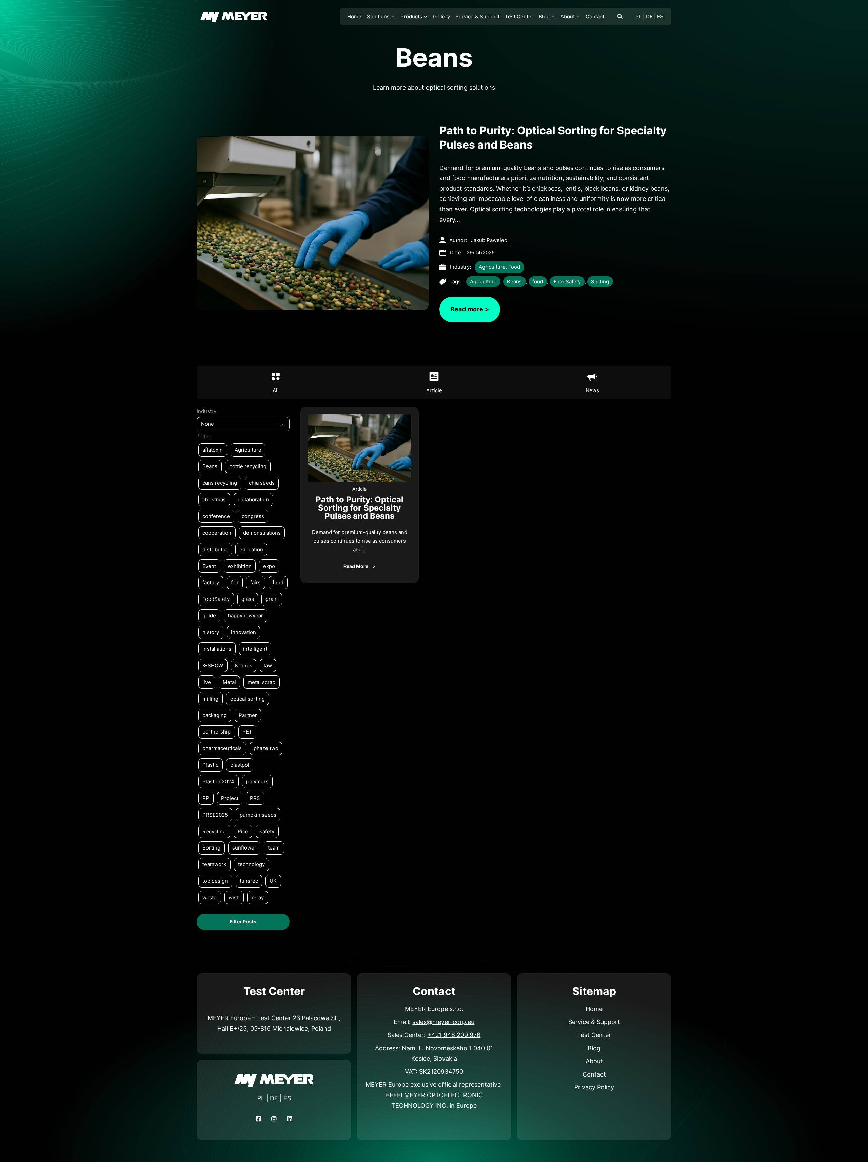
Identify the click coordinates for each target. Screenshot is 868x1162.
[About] (578, 17)
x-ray (257, 897)
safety (267, 831)
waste (209, 897)
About (567, 16)
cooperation (216, 533)
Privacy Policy (594, 1087)
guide (209, 615)
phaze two (266, 748)
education (251, 549)
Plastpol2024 (218, 781)
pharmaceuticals (222, 748)
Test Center (519, 16)
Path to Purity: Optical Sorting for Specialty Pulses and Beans (359, 508)
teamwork (214, 864)
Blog (544, 16)
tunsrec (249, 881)
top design (215, 881)
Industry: (207, 411)
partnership (216, 731)
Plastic (210, 765)
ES (660, 16)
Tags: (203, 435)
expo (269, 566)
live (206, 682)
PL (638, 16)
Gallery (441, 16)
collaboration (253, 499)
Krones (243, 665)
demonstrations (262, 533)
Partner (248, 715)
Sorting (600, 281)
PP (205, 798)
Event (209, 566)
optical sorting (247, 699)
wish (234, 897)
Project (229, 798)
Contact (595, 16)
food (537, 281)
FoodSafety (567, 281)
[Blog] (553, 17)
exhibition (240, 566)
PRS (255, 798)
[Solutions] (393, 17)
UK (273, 881)
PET (247, 731)
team (274, 847)
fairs (255, 582)
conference (216, 516)
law (268, 665)
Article (359, 489)
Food (514, 267)
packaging (214, 715)
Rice (243, 831)
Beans (514, 281)
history (210, 632)
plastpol (239, 765)
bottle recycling (248, 466)
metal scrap (261, 682)
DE (649, 16)
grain (271, 599)
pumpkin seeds (258, 815)
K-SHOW (212, 665)
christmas (214, 499)
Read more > (469, 309)
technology (251, 864)
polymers (257, 781)
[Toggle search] (620, 16)
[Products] (425, 17)
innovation (243, 632)
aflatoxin (212, 449)
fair (235, 582)
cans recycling (219, 483)
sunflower (244, 847)
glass (247, 599)
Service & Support (477, 16)
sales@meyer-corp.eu (443, 1021)
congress (253, 516)
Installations (216, 649)
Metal (229, 682)
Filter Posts (243, 922)
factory (210, 582)
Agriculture (492, 267)
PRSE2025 (215, 815)
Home (354, 16)
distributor (215, 549)
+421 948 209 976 (453, 1035)
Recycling (214, 831)
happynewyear (245, 615)
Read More (355, 566)
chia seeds (262, 483)
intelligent (255, 649)
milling (210, 699)
